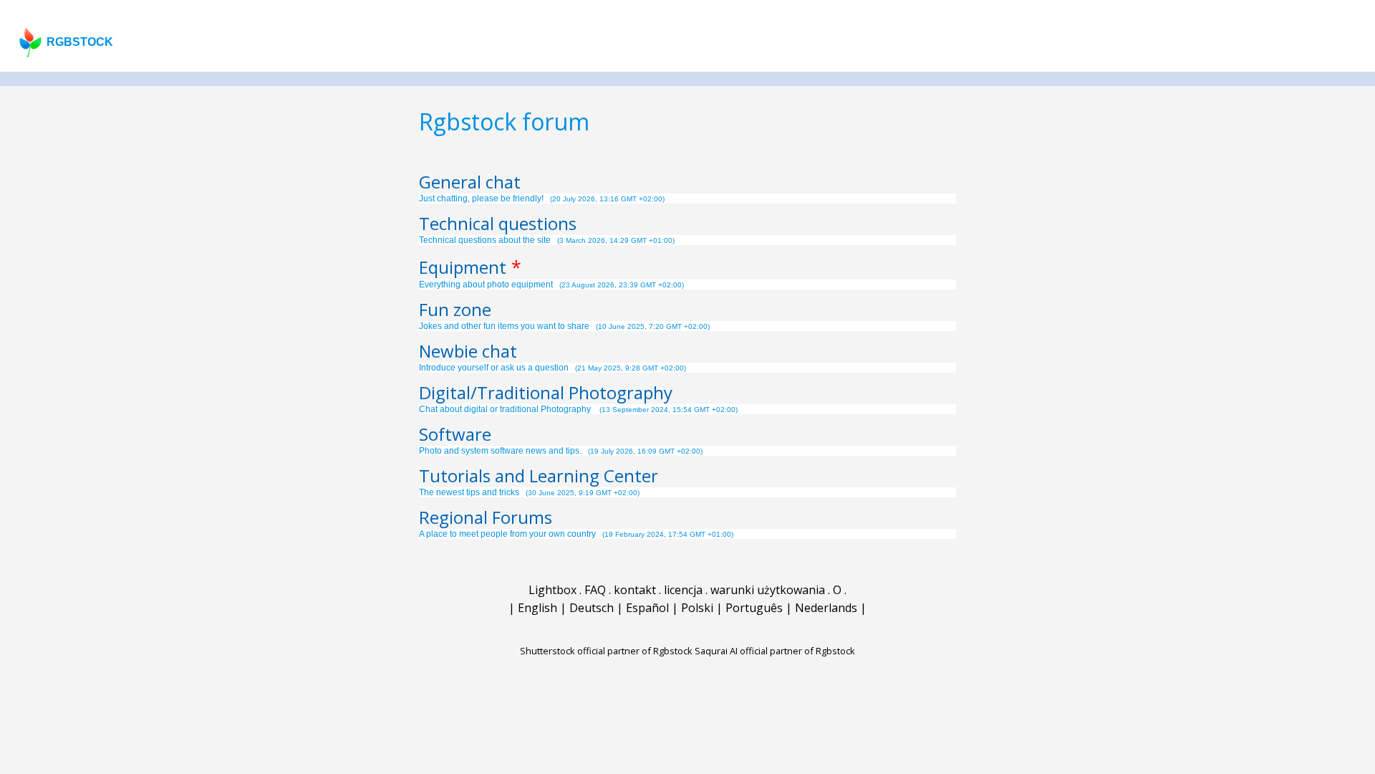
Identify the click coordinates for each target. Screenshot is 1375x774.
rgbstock (80, 42)
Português (754, 608)
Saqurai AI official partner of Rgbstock (775, 650)
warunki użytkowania (767, 590)
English (537, 608)
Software (455, 434)
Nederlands (826, 608)
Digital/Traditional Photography (545, 392)
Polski (697, 608)
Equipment (462, 267)
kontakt (635, 590)
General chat (470, 182)
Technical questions (497, 223)
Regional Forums (485, 517)
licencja (683, 590)
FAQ (595, 590)
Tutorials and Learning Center (538, 475)
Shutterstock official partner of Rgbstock (606, 650)
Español (647, 608)
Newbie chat (468, 351)
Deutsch (591, 608)
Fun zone (455, 309)
